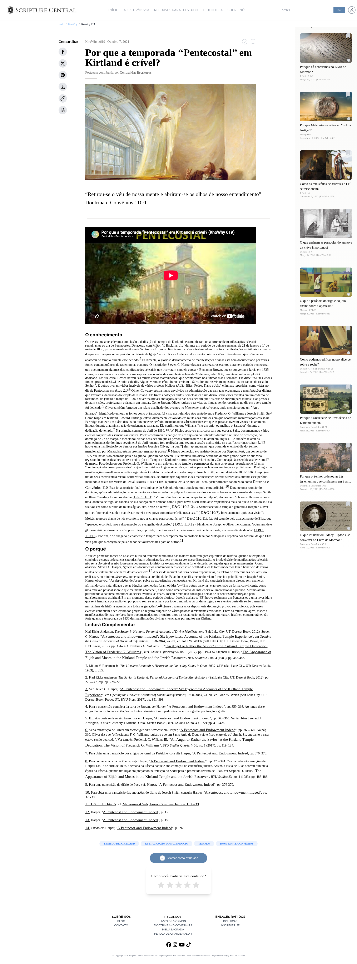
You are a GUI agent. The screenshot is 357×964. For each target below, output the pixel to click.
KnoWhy (72, 24)
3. (86, 689)
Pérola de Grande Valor (173, 933)
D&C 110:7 (209, 512)
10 (227, 486)
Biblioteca (213, 10)
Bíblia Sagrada (173, 929)
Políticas (230, 921)
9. (86, 784)
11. (87, 804)
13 (181, 584)
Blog (121, 921)
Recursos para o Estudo (176, 10)
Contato (121, 925)
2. (86, 677)
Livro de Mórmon (173, 921)
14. (87, 828)
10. (87, 792)
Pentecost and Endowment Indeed (183, 718)
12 (150, 571)
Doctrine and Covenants (173, 925)
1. (86, 666)
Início (113, 10)
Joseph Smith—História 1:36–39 (174, 804)
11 (181, 540)
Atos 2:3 (121, 390)
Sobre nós (237, 10)
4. (86, 706)
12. (87, 812)
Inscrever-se (230, 925)
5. (86, 718)
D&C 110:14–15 (103, 804)
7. (86, 753)
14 (160, 605)
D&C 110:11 (196, 518)
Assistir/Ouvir (136, 10)
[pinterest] (63, 75)
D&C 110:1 (142, 497)
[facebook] (63, 52)
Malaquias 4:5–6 (135, 804)
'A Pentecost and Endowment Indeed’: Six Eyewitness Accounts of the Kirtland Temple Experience (176, 636)
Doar (339, 10)
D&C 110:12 (184, 524)
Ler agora (326, 47)
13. (87, 820)
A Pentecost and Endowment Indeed (196, 706)
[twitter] (63, 63)
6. (86, 730)
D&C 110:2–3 (182, 507)
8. (86, 761)
